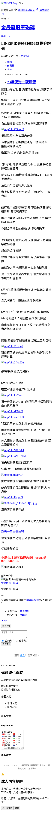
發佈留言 (6, 644)
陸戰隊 (23, 615)
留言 (36, 600)
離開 (17, 808)
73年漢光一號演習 (21, 82)
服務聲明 (32, 768)
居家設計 (26, 56)
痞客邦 (30, 600)
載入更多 (6, 626)
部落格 (10, 65)
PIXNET (13, 765)
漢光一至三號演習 (12, 531)
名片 (9, 69)
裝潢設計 (24, 611)
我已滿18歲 (7, 808)
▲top (4, 620)
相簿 (9, 62)
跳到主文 (6, 36)
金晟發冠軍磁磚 (18, 27)
